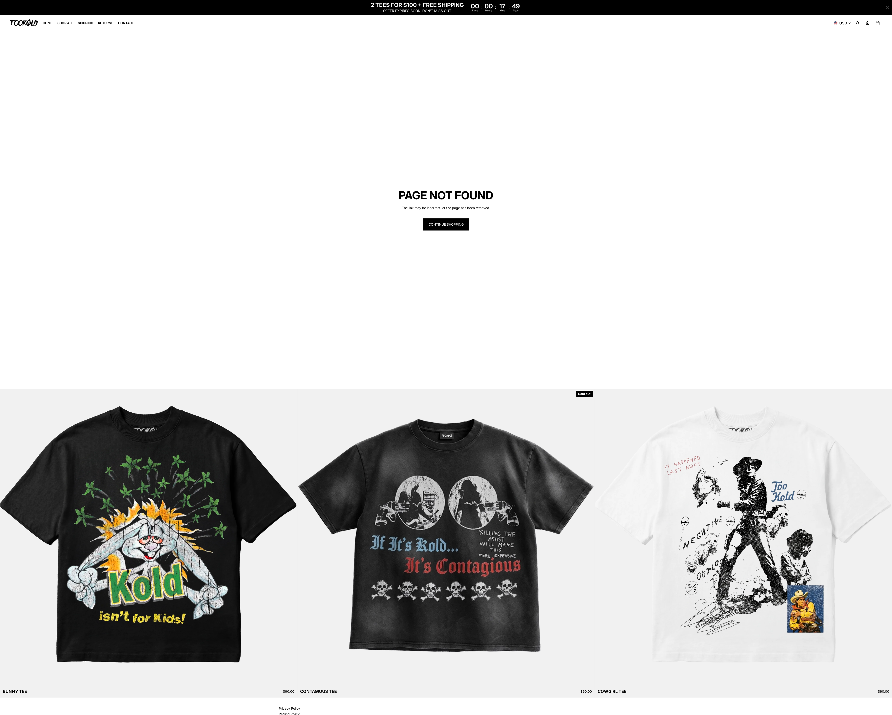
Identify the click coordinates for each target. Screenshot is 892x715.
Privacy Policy (289, 708)
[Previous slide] (304, 537)
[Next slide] (588, 537)
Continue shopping (446, 224)
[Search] (858, 23)
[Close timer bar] (887, 7)
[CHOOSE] (290, 679)
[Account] (867, 23)
